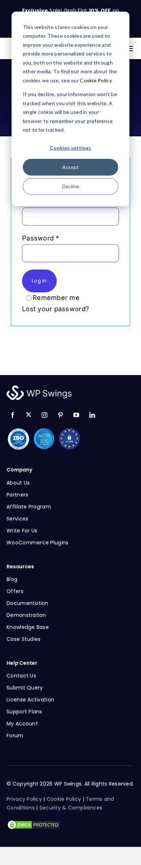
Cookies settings (70, 148)
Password (40, 238)
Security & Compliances (71, 807)
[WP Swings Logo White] (39, 387)
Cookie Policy (95, 80)
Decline (70, 186)
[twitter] (28, 414)
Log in (39, 280)
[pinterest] (60, 415)
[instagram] (44, 415)
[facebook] (13, 415)
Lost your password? (55, 309)
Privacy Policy (24, 799)
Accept (70, 167)
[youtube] (76, 415)
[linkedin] (92, 415)
